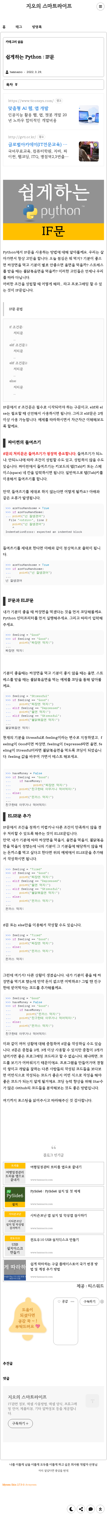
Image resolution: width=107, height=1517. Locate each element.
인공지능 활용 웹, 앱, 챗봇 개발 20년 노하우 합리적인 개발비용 (37, 117)
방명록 (37, 27)
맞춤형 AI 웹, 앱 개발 (28, 108)
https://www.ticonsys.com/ (31, 101)
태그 (19, 27)
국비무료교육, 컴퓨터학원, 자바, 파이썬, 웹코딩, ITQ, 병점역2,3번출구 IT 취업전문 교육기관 (38, 154)
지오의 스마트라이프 (49, 6)
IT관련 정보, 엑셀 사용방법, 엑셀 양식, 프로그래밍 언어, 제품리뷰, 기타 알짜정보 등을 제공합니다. (42, 1409)
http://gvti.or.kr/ (22, 137)
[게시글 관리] (72, 1301)
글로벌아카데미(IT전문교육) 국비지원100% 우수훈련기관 (37, 144)
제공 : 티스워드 (90, 1286)
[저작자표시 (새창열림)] (102, 1302)
